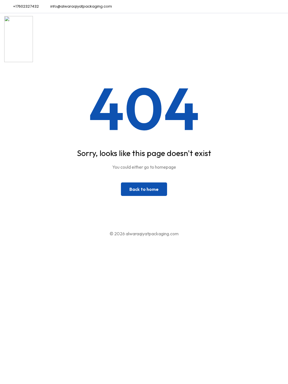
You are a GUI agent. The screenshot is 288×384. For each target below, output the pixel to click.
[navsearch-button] (278, 40)
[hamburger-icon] (253, 40)
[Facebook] (273, 6)
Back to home (144, 189)
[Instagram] (282, 6)
